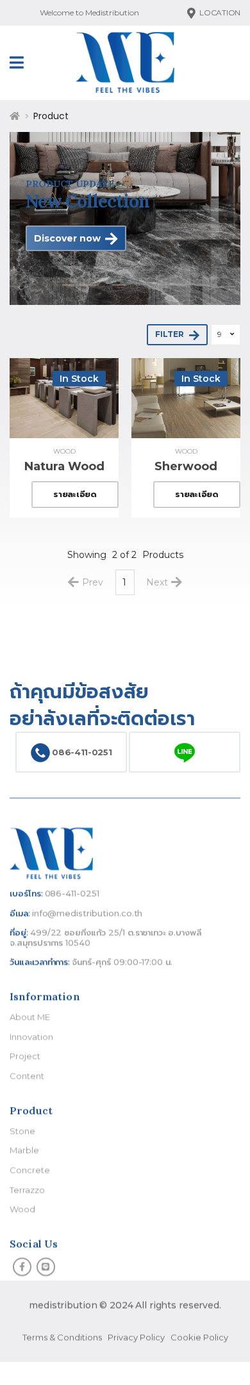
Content (27, 1075)
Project (25, 1056)
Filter (169, 335)
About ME (30, 1017)
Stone (22, 1131)
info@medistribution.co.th (87, 913)
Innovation (31, 1036)
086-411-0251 (81, 751)
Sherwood (185, 466)
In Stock (79, 378)
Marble (24, 1150)
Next (157, 582)
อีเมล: (20, 913)
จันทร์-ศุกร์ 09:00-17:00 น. (122, 962)
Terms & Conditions (62, 1337)
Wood (64, 451)
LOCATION (219, 12)
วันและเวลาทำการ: (40, 962)
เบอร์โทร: (26, 893)
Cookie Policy (199, 1337)
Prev (93, 582)
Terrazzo (27, 1189)
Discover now (67, 238)
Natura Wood (64, 466)
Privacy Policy (136, 1337)
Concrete (30, 1170)
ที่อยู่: (19, 933)
